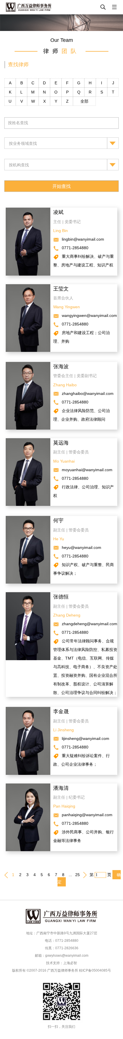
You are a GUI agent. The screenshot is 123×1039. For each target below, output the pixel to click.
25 (77, 874)
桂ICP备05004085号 (95, 970)
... (70, 874)
